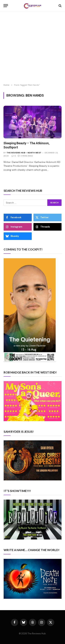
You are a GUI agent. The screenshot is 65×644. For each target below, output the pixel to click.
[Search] (60, 6)
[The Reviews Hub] (33, 5)
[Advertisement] (32, 48)
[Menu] (5, 6)
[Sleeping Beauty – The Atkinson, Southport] (32, 122)
